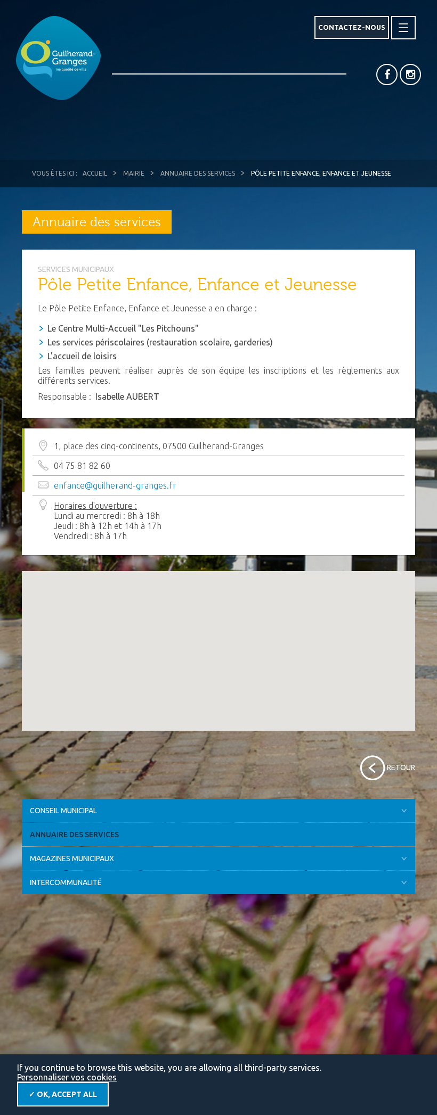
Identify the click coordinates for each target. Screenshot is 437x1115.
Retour (401, 767)
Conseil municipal (63, 810)
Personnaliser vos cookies (67, 1077)
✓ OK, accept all (63, 1094)
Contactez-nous (351, 27)
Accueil (95, 173)
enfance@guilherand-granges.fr (115, 485)
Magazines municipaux (72, 858)
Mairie (133, 173)
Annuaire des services (197, 173)
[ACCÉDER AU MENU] (403, 27)
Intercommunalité (66, 882)
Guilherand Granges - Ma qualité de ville (58, 58)
